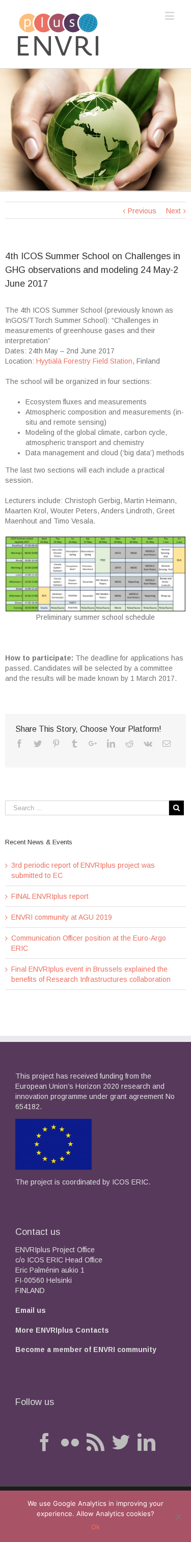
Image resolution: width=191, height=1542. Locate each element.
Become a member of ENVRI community (85, 1349)
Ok (95, 1527)
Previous (142, 211)
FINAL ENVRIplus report (50, 896)
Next (173, 211)
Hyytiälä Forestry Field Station (84, 361)
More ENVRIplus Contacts (62, 1330)
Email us (30, 1310)
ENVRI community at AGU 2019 (61, 917)
